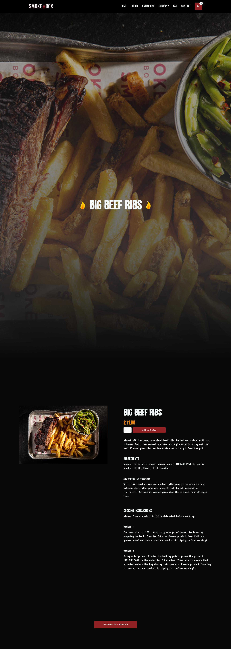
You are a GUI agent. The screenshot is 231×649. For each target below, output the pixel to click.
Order (134, 6)
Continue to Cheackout (115, 624)
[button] (198, 6)
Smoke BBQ (148, 6)
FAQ (175, 6)
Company (164, 6)
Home (124, 6)
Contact (186, 6)
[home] (41, 6)
